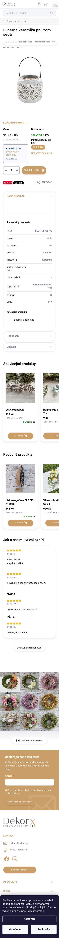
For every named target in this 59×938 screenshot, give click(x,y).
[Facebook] (6, 858)
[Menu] (55, 4)
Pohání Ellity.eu (11, 159)
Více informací (36, 911)
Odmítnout (15, 929)
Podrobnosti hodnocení (44, 42)
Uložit (9, 182)
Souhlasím (44, 929)
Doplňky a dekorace (24, 319)
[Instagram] (14, 858)
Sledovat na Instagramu (32, 740)
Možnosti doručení (41, 153)
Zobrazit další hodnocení (29, 647)
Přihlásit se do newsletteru (20, 802)
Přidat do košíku (32, 170)
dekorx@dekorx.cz (19, 843)
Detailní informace (13, 123)
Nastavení (29, 918)
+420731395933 (18, 849)
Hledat (51, 13)
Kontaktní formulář (19, 870)
